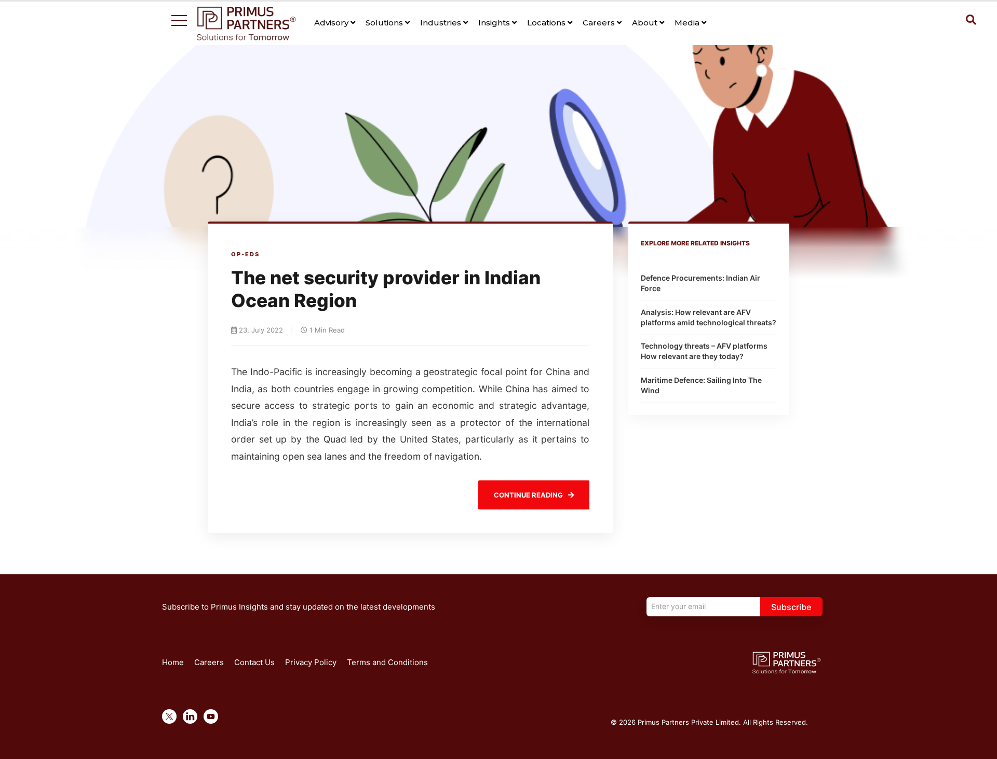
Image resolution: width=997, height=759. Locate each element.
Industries (441, 22)
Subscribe (791, 607)
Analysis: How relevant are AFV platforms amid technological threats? (708, 317)
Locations (547, 22)
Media (688, 22)
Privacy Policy (310, 662)
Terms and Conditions (387, 662)
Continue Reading (528, 495)
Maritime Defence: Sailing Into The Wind (701, 385)
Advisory (332, 22)
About (645, 22)
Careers (600, 22)
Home (173, 662)
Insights (495, 22)
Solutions (385, 22)
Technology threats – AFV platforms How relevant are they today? (704, 351)
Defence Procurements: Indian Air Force (700, 283)
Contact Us (254, 662)
